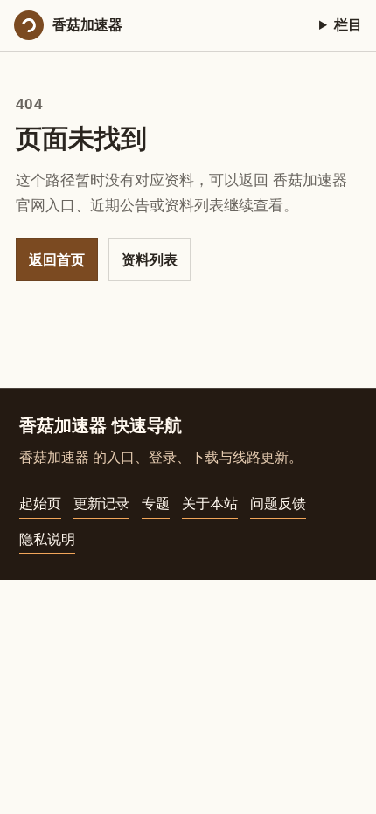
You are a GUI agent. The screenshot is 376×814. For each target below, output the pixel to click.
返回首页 (57, 259)
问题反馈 (278, 503)
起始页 (40, 503)
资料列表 (150, 259)
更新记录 (101, 503)
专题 (156, 503)
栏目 (348, 24)
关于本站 (210, 503)
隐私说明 (47, 539)
